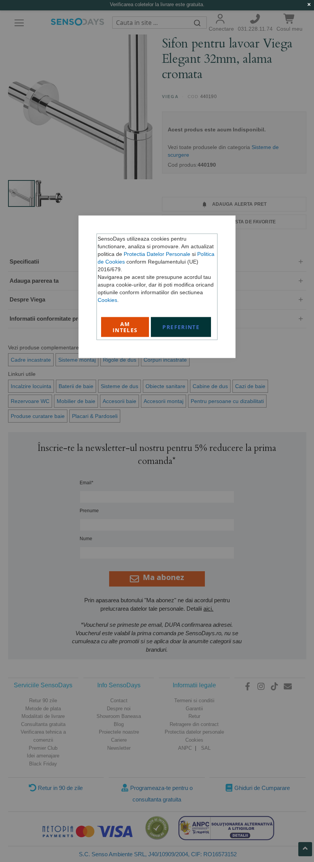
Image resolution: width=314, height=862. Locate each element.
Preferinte (181, 327)
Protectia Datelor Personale (157, 254)
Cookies (107, 300)
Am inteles (125, 327)
